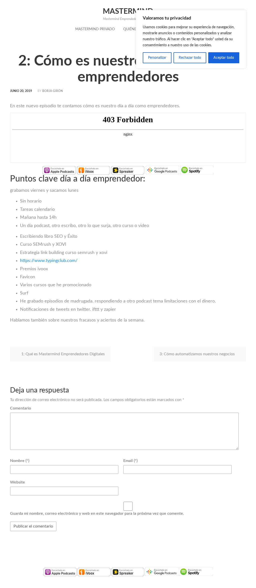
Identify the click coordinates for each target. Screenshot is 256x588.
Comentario (20, 408)
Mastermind (128, 11)
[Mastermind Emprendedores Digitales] (59, 170)
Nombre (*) (19, 461)
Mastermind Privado (95, 29)
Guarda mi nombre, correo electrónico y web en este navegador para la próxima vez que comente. (97, 514)
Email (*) (130, 461)
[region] (191, 39)
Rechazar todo (190, 58)
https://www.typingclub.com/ (49, 260)
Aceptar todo (224, 58)
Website (17, 482)
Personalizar (157, 58)
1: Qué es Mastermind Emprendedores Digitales (63, 354)
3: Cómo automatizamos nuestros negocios (197, 354)
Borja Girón (52, 91)
